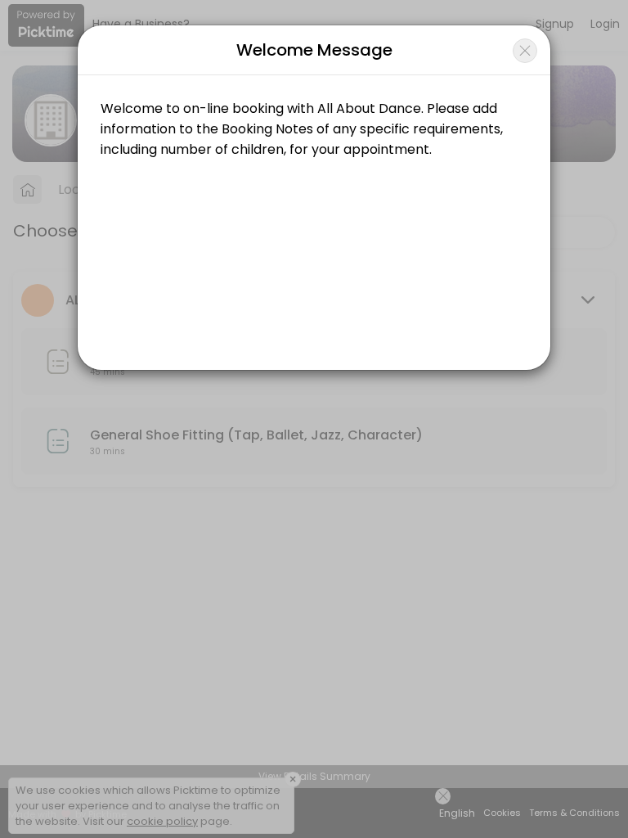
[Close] (525, 50)
